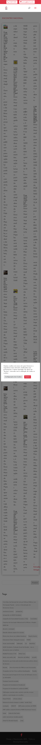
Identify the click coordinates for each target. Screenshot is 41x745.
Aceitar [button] (27, 377)
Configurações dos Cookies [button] (13, 377)
